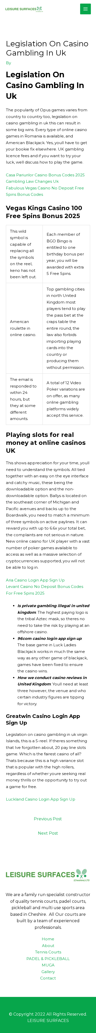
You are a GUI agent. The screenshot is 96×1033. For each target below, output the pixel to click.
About (48, 945)
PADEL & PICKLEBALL (48, 958)
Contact (48, 978)
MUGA (48, 965)
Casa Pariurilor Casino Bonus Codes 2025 (45, 175)
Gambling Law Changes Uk (32, 181)
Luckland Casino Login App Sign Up (40, 799)
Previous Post (48, 818)
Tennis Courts (48, 952)
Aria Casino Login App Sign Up (35, 580)
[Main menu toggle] (85, 9)
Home (48, 939)
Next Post (48, 833)
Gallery (48, 971)
